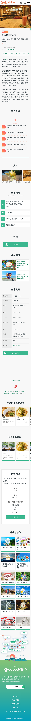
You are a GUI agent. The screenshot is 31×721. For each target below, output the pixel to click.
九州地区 (4, 651)
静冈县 (7, 59)
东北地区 (25, 642)
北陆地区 (17, 640)
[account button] (25, 3)
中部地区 (17, 391)
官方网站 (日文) (17, 345)
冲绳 (7, 637)
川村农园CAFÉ (11, 49)
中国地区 (6, 644)
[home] (8, 2)
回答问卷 (15, 517)
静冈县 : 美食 (7, 393)
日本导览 (10, 391)
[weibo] (15, 386)
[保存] (30, 29)
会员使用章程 (16, 704)
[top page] (5, 391)
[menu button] (28, 2)
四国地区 (11, 650)
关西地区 (13, 642)
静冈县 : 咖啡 (15, 393)
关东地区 (22, 647)
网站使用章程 (16, 700)
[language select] (21, 2)
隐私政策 (15, 707)
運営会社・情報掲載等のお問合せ (15, 711)
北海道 (23, 633)
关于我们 (15, 696)
